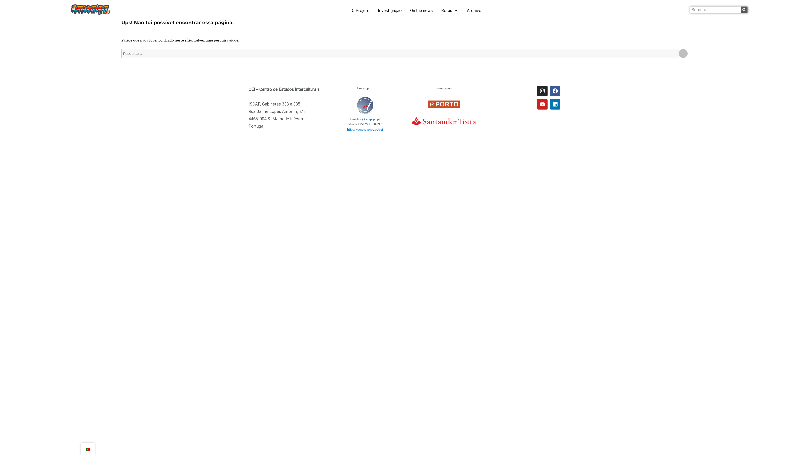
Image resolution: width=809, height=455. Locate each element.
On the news (421, 10)
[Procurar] (744, 10)
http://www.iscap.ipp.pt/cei (365, 129)
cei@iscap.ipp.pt (369, 119)
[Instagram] (542, 91)
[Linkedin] (555, 104)
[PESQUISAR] (683, 53)
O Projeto (361, 10)
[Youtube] (542, 104)
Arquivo (474, 10)
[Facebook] (555, 91)
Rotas (446, 10)
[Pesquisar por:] (400, 53)
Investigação (390, 10)
